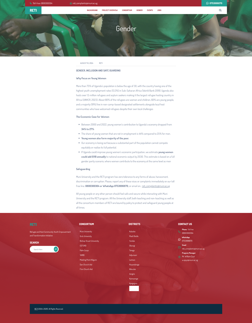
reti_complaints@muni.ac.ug (156, 186)
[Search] (56, 249)
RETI (33, 10)
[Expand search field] (220, 10)
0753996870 (216, 3)
